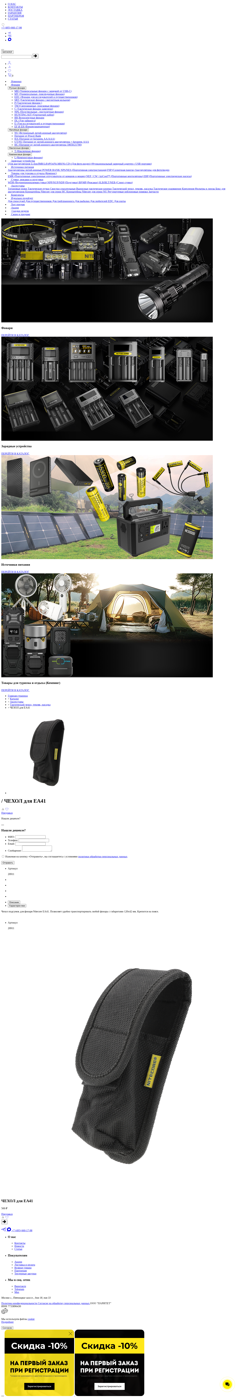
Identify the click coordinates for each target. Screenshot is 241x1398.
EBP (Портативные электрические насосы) (168, 176)
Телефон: (13, 840)
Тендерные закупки (25, 1273)
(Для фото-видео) (81, 163)
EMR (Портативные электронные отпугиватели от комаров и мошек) (47, 176)
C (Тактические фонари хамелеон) (33, 108)
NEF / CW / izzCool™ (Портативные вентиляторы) (115, 176)
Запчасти (154, 191)
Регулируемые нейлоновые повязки (128, 191)
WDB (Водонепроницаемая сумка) (27, 182)
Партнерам (20, 1270)
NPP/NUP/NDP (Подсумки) (63, 182)
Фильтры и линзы (205, 188)
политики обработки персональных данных (102, 856)
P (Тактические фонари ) (28, 103)
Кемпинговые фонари (19, 154)
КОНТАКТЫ (15, 7)
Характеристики (17, 906)
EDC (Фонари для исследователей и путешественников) (46, 97)
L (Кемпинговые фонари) (28, 157)
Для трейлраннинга (63, 201)
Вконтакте (20, 1286)
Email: (11, 843)
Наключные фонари (19, 148)
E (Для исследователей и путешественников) (39, 123)
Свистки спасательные (63, 188)
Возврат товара (22, 1267)
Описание (14, 902)
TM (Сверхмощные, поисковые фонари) (36, 105)
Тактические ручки (39, 188)
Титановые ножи (18, 188)
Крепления (188, 188)
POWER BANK (51, 170)
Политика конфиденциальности (19, 1303)
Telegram (19, 1289)
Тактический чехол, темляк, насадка (132, 188)
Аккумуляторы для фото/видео (152, 170)
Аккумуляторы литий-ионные (25, 170)
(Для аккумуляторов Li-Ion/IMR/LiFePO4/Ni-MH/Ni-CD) (39, 163)
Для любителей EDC (102, 201)
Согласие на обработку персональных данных (64, 1303)
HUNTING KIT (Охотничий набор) (34, 114)
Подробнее (7, 1322)
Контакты (19, 1243)
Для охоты (120, 201)
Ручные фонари (17, 88)
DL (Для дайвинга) (25, 120)
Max (16, 1292)
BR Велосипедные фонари (29, 117)
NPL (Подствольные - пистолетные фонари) (39, 111)
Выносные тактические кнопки (94, 188)
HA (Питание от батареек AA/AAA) (34, 138)
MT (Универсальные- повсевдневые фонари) (39, 94)
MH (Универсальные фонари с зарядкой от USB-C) (42, 91)
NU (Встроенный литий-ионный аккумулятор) (40, 133)
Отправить (8, 863)
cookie (31, 1319)
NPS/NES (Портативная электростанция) (84, 170)
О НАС (12, 4)
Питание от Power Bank (27, 135)
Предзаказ (7, 813)
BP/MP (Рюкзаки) (89, 182)
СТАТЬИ (13, 18)
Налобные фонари (18, 130)
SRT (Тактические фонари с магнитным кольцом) (42, 100)
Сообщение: (14, 850)
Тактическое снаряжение (167, 188)
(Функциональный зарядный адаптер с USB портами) (121, 163)
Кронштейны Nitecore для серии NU (87, 191)
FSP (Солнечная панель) (121, 170)
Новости (19, 1246)
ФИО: (11, 836)
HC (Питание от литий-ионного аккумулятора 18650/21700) (48, 144)
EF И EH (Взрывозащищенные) (32, 126)
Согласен (7, 1328)
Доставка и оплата (24, 1264)
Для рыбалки (82, 201)
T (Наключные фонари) (27, 151)
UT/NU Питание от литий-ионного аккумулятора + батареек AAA (51, 141)
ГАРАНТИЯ (14, 12)
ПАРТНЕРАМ (16, 15)
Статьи (18, 1249)
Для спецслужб (17, 201)
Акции (18, 1261)
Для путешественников (39, 201)
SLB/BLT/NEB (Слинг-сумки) (116, 182)
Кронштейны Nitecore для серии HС (45, 191)
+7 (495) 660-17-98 (11, 27)
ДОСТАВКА (15, 10)
